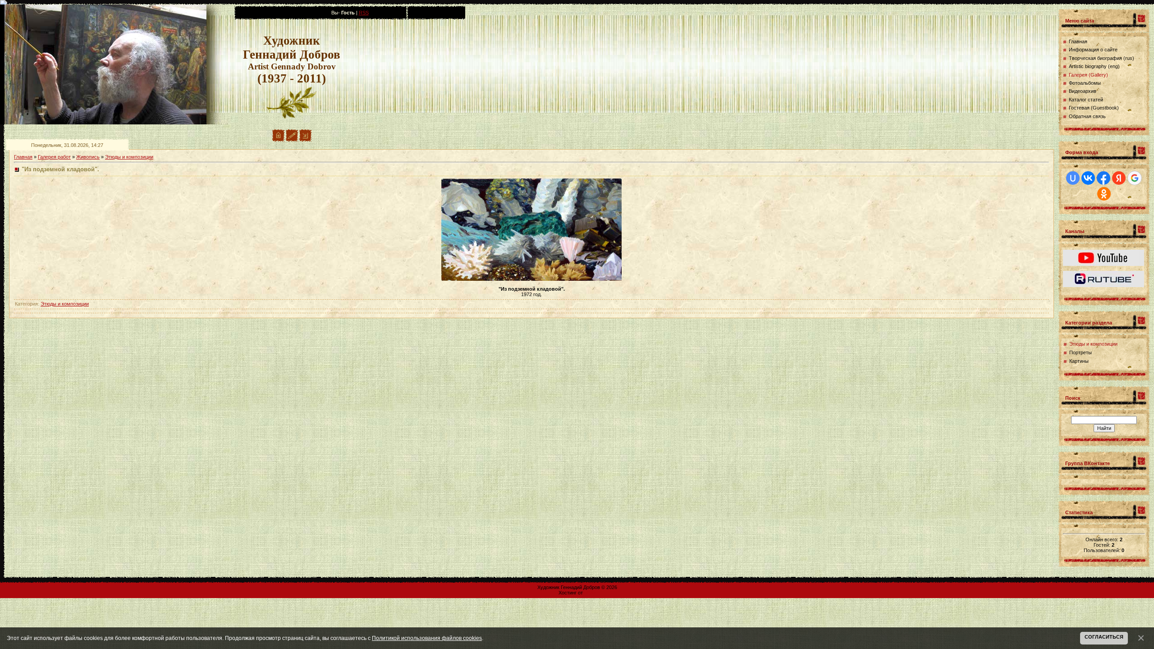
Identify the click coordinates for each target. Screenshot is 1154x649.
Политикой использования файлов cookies (427, 638)
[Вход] (305, 139)
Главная (23, 157)
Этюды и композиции (129, 157)
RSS (364, 12)
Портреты (1080, 352)
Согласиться (1104, 637)
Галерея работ (54, 157)
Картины (1079, 361)
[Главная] (278, 139)
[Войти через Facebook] (1103, 178)
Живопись (88, 157)
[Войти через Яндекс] (1119, 178)
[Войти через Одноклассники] (1104, 194)
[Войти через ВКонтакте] (1088, 178)
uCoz (590, 592)
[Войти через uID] (1073, 178)
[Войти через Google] (1134, 178)
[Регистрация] (292, 139)
